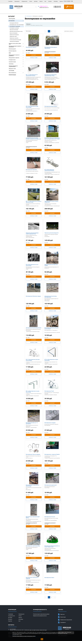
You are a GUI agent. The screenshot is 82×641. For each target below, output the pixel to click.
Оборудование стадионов (14, 57)
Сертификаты (63, 622)
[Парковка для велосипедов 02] (52, 226)
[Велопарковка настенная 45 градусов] (34, 571)
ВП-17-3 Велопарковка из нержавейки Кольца (32, 75)
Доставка (35, 1)
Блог (45, 1)
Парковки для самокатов (14, 38)
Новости (41, 1)
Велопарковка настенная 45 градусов (32, 578)
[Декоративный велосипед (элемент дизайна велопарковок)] (34, 131)
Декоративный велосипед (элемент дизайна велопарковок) (33, 138)
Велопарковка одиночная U (51, 485)
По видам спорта (12, 59)
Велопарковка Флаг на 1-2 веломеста (32, 423)
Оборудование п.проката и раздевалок (14, 55)
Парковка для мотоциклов (14, 34)
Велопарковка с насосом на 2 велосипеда (32, 486)
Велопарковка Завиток (31, 47)
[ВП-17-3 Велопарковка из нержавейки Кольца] (34, 68)
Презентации (63, 617)
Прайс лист (62, 614)
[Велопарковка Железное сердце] (34, 289)
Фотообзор (56, 1)
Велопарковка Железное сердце (33, 296)
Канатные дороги (12, 48)
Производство (17, 1)
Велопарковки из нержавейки (15, 26)
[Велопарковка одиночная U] (52, 478)
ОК (42, 639)
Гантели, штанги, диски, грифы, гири (15, 44)
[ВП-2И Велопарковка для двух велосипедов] (52, 321)
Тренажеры (11, 63)
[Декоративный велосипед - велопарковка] (52, 289)
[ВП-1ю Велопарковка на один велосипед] (34, 384)
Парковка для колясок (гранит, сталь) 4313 (51, 202)
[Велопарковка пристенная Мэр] (34, 539)
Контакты (50, 1)
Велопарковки (12, 20)
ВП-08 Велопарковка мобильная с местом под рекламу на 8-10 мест (52, 138)
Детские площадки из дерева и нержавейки (15, 46)
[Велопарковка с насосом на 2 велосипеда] (34, 478)
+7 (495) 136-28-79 (57, 6)
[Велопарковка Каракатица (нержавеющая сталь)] (52, 68)
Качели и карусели (12, 50)
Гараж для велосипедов (14, 29)
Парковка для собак (13, 36)
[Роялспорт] (16, 8)
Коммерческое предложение (66, 619)
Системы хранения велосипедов (15, 39)
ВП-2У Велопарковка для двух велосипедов (33, 360)
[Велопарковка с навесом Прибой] (52, 447)
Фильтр (34, 24)
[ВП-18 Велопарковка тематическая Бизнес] (52, 163)
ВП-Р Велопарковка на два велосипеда (32, 107)
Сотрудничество (24, 1)
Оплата (30, 1)
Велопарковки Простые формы (33, 454)
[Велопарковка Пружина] (34, 163)
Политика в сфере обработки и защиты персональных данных (23, 636)
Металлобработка (12, 72)
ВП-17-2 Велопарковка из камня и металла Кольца (33, 202)
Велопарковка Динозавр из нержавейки (51, 48)
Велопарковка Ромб (49, 391)
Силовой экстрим (12, 61)
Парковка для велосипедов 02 (51, 232)
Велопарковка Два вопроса (51, 106)
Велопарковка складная (50, 422)
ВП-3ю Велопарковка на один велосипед (51, 360)
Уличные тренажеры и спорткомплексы (13, 66)
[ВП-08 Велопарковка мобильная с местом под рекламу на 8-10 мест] (52, 131)
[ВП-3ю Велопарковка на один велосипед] (52, 353)
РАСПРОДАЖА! (12, 18)
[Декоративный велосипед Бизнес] (34, 321)
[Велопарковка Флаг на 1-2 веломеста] (34, 416)
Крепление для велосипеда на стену (16, 31)
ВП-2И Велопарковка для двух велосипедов (51, 328)
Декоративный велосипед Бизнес (33, 327)
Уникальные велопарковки (14, 41)
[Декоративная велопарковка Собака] (52, 258)
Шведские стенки (12, 68)
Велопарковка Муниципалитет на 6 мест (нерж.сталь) (52, 546)
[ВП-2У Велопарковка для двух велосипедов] (34, 353)
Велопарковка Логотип (50, 516)
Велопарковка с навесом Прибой (52, 454)
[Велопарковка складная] (52, 416)
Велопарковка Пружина (31, 169)
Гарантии (61, 1)
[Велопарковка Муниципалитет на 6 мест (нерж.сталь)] (52, 539)
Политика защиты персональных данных (41, 614)
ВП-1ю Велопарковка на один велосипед (32, 392)
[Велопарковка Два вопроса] (52, 99)
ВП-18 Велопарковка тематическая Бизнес (49, 170)
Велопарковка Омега (49, 577)
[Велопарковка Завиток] (34, 40)
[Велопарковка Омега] (52, 571)
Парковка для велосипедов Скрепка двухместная (32, 233)
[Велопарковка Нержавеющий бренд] (34, 510)
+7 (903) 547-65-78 (57, 7)
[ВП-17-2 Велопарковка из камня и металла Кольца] (34, 194)
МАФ (10, 52)
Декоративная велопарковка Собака (51, 265)
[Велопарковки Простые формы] (34, 447)
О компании (10, 1)
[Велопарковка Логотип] (52, 510)
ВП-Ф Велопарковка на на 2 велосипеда (32, 265)
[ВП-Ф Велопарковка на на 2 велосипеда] (34, 258)
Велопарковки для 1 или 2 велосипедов (17, 24)
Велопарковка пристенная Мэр (33, 545)
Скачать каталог (69, 31)
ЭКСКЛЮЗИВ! (11, 70)
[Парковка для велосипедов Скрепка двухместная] (34, 226)
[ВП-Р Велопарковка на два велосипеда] (34, 99)
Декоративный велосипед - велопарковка (51, 297)
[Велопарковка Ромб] (52, 384)
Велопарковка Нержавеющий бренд (32, 517)
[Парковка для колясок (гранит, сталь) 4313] (52, 194)
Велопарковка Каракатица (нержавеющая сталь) (50, 75)
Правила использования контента (40, 615)
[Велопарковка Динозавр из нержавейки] (52, 40)
